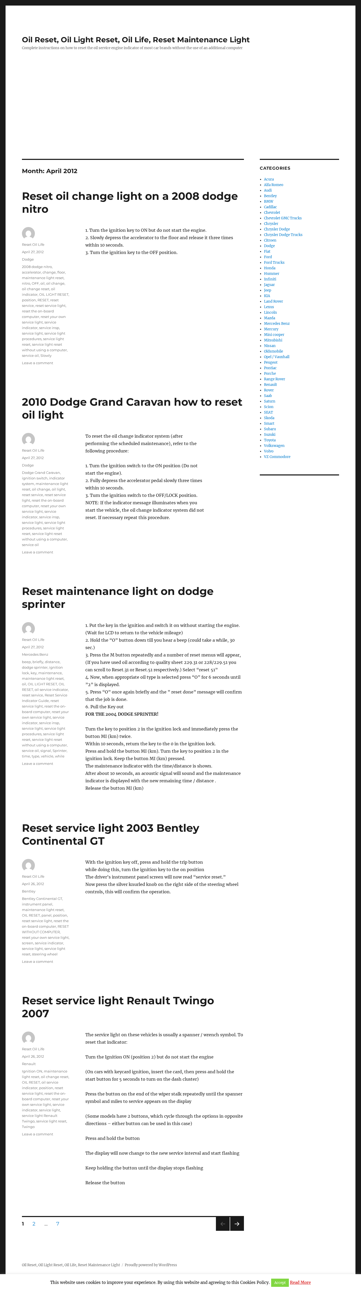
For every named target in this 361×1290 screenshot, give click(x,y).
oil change (55, 283)
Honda (269, 268)
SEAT (268, 412)
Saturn (269, 401)
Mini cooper (274, 334)
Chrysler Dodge (277, 229)
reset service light (50, 305)
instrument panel (37, 904)
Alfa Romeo (273, 185)
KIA (267, 296)
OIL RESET (31, 915)
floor (61, 272)
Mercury (271, 329)
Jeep (267, 290)
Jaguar (269, 285)
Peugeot (270, 362)
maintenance (50, 673)
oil (42, 283)
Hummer (271, 273)
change (49, 272)
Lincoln (270, 312)
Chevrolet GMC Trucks (283, 218)
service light (32, 333)
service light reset (51, 1121)
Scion (269, 407)
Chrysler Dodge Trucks (283, 235)
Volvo (269, 451)
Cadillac (270, 207)
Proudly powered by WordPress (151, 1265)
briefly (38, 662)
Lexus (269, 307)
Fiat (267, 251)
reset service (32, 495)
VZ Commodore (277, 457)
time (26, 756)
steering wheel (45, 954)
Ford (268, 257)
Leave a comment (37, 363)
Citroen (270, 240)
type (35, 756)
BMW (268, 201)
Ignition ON (32, 1071)
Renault (29, 1064)
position (29, 300)
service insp (49, 328)
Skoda (269, 418)
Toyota (270, 440)
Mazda (269, 318)
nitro (26, 283)
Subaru (270, 429)
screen (27, 943)
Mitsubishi (273, 340)
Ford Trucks (274, 262)
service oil (30, 355)
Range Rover (274, 379)
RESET (43, 300)
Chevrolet (272, 212)
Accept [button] (280, 1282)
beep (26, 662)
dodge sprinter (35, 667)
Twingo (28, 1127)
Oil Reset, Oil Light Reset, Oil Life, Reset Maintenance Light (136, 39)
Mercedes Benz (35, 654)
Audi (268, 190)
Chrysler (271, 223)
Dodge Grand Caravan (41, 472)
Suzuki (269, 434)
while (59, 756)
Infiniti (270, 279)
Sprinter (60, 750)
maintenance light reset (43, 278)
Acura (269, 179)
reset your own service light (45, 937)
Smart (269, 423)
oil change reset (35, 289)
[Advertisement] (180, 120)
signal (45, 750)
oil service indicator (51, 689)
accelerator (31, 272)
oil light (58, 489)
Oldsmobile (273, 351)
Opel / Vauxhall (276, 357)
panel (46, 915)
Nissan (270, 346)
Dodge (28, 259)
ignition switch (35, 478)
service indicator (49, 943)
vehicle (47, 756)
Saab (268, 396)
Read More (300, 1282)
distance (52, 662)
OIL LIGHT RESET (53, 294)
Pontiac (270, 368)
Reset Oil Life (33, 244)
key (34, 673)
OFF (35, 283)
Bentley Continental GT (42, 898)
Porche (270, 373)
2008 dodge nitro (37, 267)
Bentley (28, 891)
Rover (269, 390)
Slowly (46, 355)
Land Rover (273, 301)
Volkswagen (274, 445)
